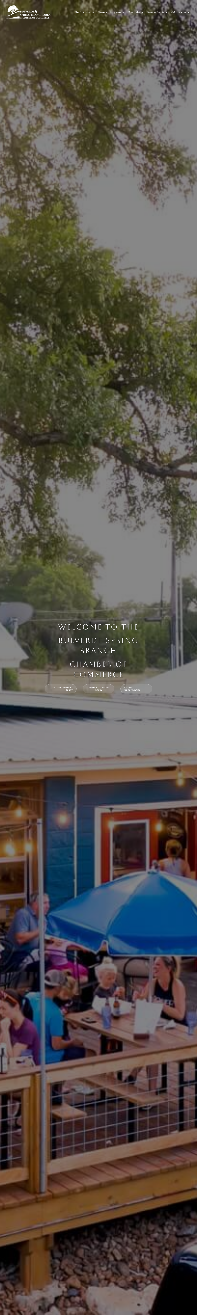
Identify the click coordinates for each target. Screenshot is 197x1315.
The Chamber (82, 12)
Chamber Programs (109, 12)
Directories (134, 12)
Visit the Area (179, 12)
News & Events (155, 12)
